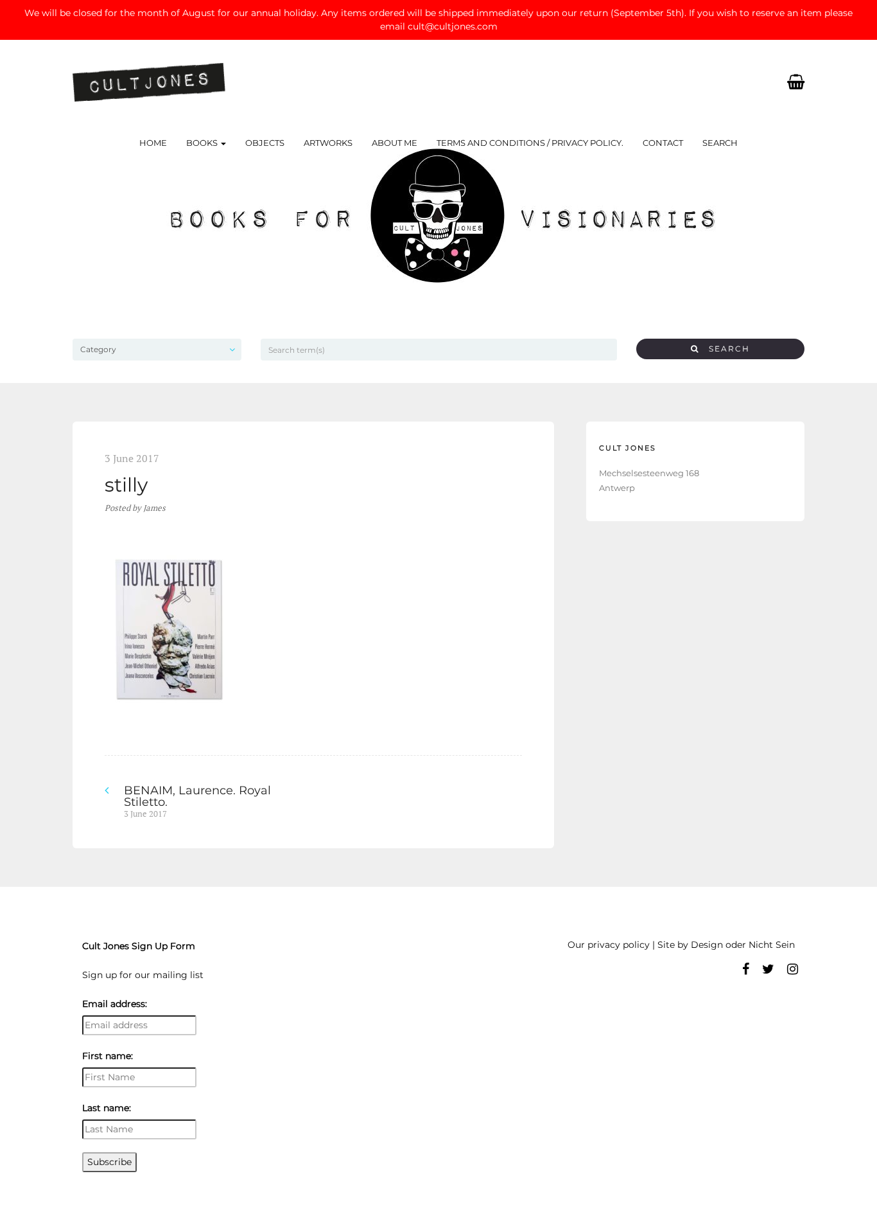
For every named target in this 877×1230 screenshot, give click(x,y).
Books (203, 143)
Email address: (114, 1004)
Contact (663, 143)
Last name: (106, 1108)
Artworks (328, 143)
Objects (264, 143)
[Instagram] (792, 969)
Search (720, 143)
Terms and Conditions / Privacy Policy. (530, 143)
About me (394, 143)
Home (153, 143)
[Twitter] (768, 969)
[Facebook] (745, 969)
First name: (107, 1056)
